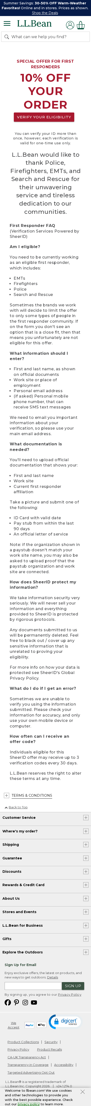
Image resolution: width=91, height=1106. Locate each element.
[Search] (7, 36)
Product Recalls (49, 1049)
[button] (66, 1021)
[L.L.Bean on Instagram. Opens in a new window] (25, 1002)
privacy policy (29, 1104)
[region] (45, 8)
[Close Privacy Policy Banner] (82, 1092)
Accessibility (63, 1065)
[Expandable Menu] (7, 24)
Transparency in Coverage (28, 1065)
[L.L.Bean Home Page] (41, 25)
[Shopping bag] (82, 25)
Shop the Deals (45, 13)
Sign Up (73, 986)
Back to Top (18, 807)
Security (51, 1042)
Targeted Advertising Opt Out (31, 1072)
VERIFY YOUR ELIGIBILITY (44, 117)
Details (52, 977)
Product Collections (23, 1042)
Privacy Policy (69, 994)
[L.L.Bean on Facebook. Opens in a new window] (8, 1002)
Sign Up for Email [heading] (20, 965)
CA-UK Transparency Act (27, 1057)
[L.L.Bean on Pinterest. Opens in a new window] (16, 1002)
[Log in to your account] (70, 25)
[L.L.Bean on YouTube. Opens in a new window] (34, 1002)
